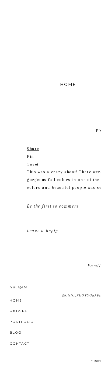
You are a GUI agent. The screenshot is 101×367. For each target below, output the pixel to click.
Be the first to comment (53, 206)
